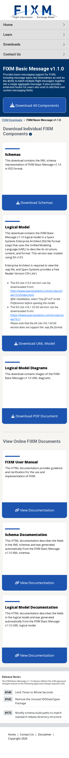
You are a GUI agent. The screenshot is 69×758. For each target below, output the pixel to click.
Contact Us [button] (12, 54)
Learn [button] (7, 35)
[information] (30, 134)
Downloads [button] (11, 44)
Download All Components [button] (37, 105)
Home (12, 734)
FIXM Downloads (12, 120)
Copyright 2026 (17, 738)
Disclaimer (44, 734)
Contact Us (27, 734)
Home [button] (8, 25)
